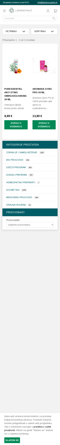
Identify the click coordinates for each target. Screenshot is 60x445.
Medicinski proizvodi (19, 197)
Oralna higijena (16, 205)
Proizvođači (13, 220)
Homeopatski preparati (21, 182)
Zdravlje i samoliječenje (22, 152)
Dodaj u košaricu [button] (16, 125)
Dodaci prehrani (17, 175)
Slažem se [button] (12, 440)
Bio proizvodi (15, 160)
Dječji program (16, 167)
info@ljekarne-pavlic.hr (47, 2)
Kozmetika (13, 190)
